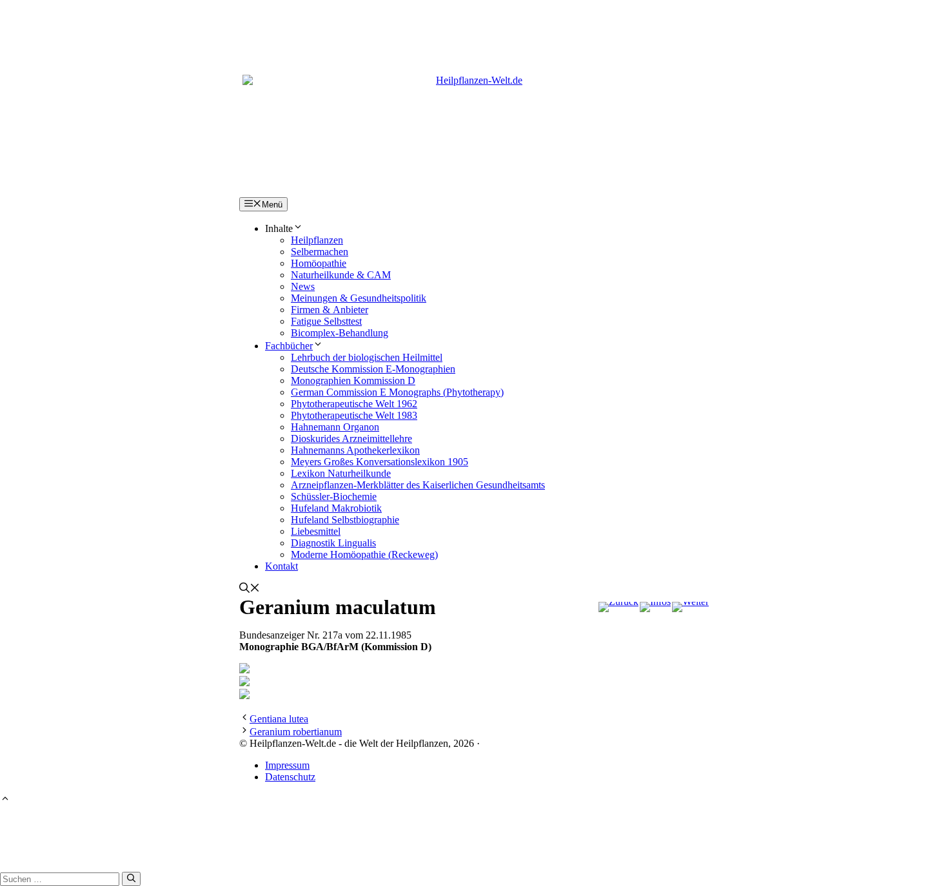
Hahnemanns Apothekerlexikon (355, 450)
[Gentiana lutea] (618, 607)
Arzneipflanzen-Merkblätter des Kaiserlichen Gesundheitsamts (418, 484)
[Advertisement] (474, 29)
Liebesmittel (316, 531)
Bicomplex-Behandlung (339, 332)
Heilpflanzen (317, 240)
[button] (249, 589)
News (303, 286)
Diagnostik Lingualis (333, 542)
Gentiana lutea (279, 718)
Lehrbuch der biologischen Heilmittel (366, 357)
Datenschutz (290, 776)
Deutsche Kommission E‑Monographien (373, 368)
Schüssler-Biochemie (334, 496)
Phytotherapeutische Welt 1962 (354, 403)
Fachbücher (289, 345)
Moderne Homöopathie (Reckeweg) (364, 554)
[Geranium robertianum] (690, 607)
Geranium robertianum (296, 731)
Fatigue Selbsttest (326, 321)
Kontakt (281, 566)
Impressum (287, 765)
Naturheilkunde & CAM (341, 274)
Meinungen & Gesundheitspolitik (358, 298)
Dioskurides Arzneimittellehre (351, 438)
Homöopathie (318, 263)
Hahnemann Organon (335, 426)
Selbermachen (319, 251)
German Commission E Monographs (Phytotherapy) (397, 392)
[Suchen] (131, 879)
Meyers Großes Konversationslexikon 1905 (379, 461)
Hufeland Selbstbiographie (345, 519)
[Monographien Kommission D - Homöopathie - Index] (655, 607)
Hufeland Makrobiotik (336, 508)
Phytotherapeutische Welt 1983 (354, 415)
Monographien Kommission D (353, 380)
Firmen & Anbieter (329, 309)
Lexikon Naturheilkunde (341, 473)
